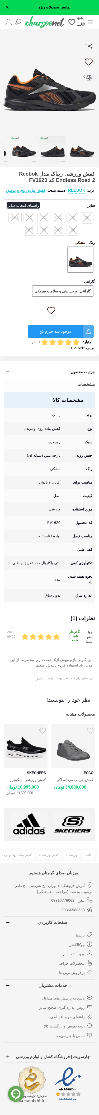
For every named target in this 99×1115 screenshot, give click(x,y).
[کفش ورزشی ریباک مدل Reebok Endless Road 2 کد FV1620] (49, 82)
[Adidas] (29, 824)
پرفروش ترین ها (72, 973)
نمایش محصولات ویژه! (53, 7)
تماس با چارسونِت (71, 1036)
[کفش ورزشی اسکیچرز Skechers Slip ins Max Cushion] (26, 746)
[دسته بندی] (90, 21)
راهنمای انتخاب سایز (23, 205)
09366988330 (73, 910)
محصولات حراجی (71, 963)
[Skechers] (72, 824)
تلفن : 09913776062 (68, 900)
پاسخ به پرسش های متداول (63, 998)
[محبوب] (72, 21)
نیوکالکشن (77, 945)
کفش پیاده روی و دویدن (25, 190)
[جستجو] (17, 21)
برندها (80, 935)
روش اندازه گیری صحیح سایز (62, 1007)
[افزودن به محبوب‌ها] (88, 62)
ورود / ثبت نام (74, 954)
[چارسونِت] (44, 22)
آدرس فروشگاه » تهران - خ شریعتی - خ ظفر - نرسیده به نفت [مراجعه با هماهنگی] (52, 889)
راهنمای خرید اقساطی (67, 1017)
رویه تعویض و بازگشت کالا (64, 1026)
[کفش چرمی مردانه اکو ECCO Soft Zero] (73, 746)
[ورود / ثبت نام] (8, 21)
